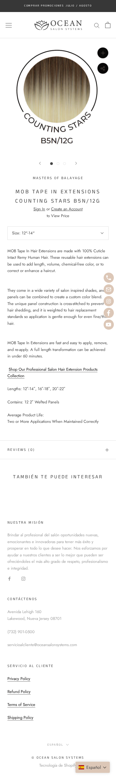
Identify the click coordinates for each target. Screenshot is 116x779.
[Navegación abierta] (9, 25)
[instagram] (109, 301)
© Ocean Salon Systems (58, 757)
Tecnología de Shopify (58, 765)
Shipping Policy (20, 717)
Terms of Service (21, 704)
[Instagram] (23, 578)
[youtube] (109, 324)
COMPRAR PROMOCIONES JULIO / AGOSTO (58, 6)
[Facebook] (9, 578)
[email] (109, 289)
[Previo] (40, 163)
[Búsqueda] (97, 25)
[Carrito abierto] (107, 25)
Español (55, 745)
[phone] (109, 278)
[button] (92, 767)
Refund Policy (19, 692)
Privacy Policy (18, 679)
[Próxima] (76, 163)
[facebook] (109, 313)
